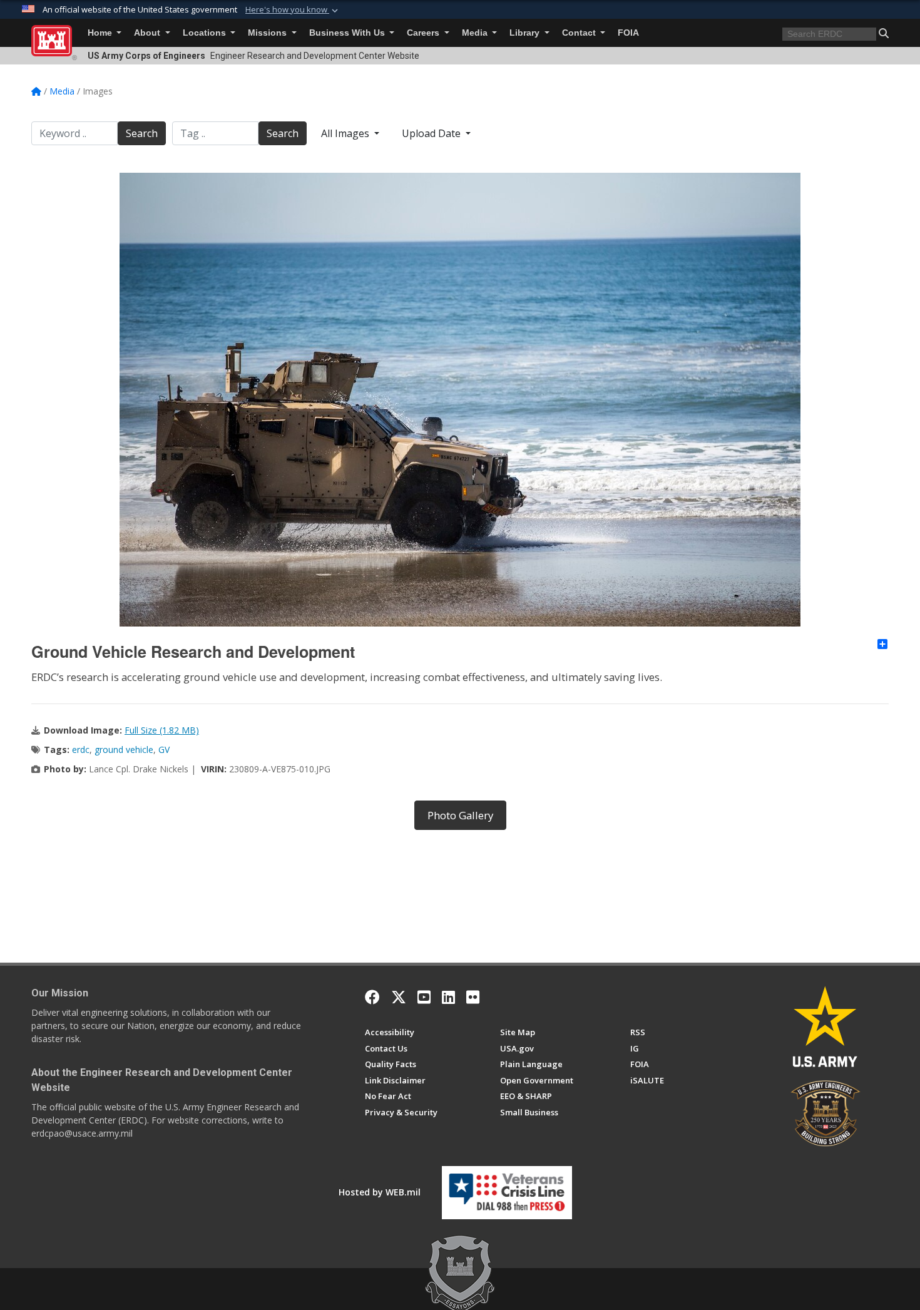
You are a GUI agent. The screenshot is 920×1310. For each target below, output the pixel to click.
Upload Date (432, 133)
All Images (346, 133)
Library (525, 33)
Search (142, 133)
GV (164, 749)
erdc (80, 749)
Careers (424, 33)
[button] (292, 10)
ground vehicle (124, 749)
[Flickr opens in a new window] (472, 997)
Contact (580, 33)
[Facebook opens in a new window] (372, 997)
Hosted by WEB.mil (380, 1192)
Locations (205, 33)
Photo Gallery (460, 815)
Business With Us (348, 33)
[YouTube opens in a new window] (424, 997)
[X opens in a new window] (398, 997)
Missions (268, 33)
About (148, 33)
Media (476, 33)
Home (101, 33)
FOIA (628, 33)
